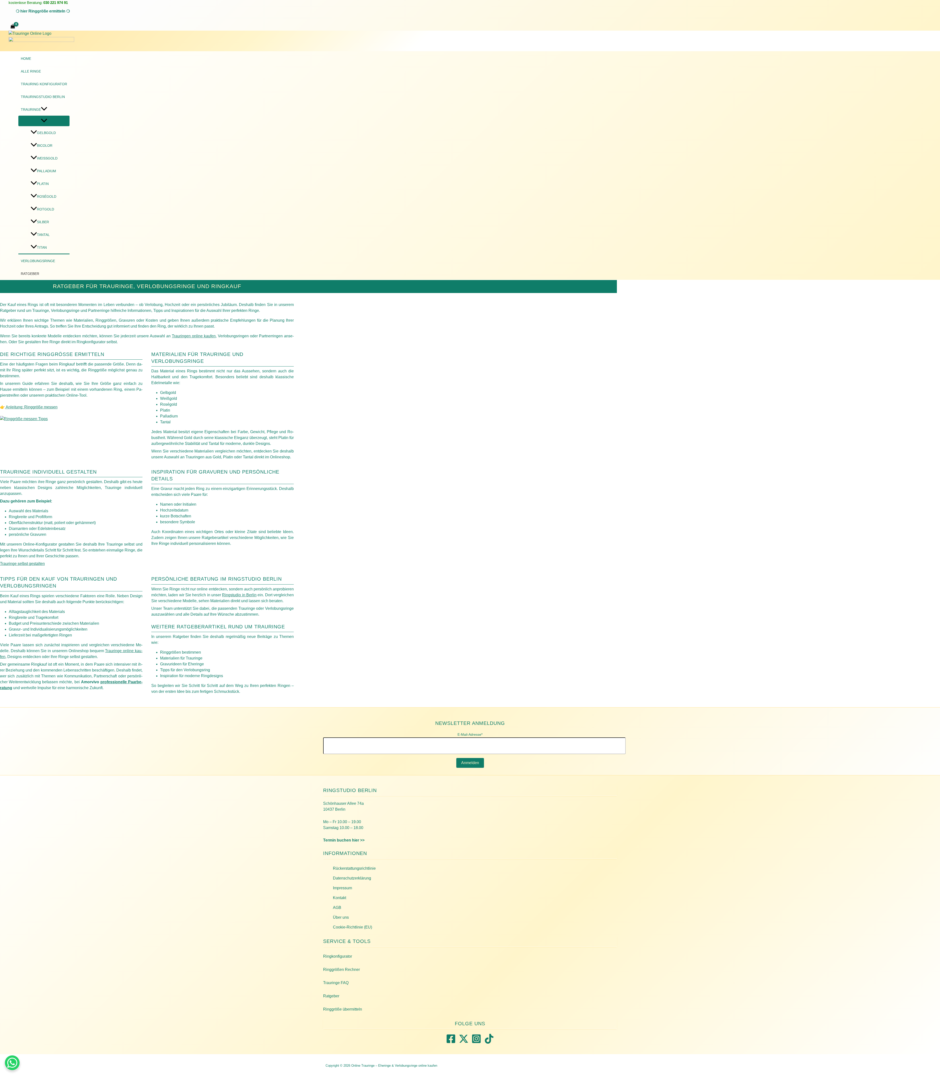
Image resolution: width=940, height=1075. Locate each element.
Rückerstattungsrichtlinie (354, 868)
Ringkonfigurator (337, 956)
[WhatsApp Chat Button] (12, 1062)
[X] (464, 1042)
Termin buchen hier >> (343, 840)
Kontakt (339, 898)
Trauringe (31, 109)
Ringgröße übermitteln (342, 1009)
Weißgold (47, 158)
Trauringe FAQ (336, 983)
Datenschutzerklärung (352, 878)
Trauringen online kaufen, (194, 336)
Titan (42, 247)
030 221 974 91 (55, 2)
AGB (337, 907)
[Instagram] (476, 1042)
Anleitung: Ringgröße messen (31, 407)
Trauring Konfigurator (44, 84)
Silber (43, 222)
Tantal (43, 235)
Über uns (341, 917)
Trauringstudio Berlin (43, 97)
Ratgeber (30, 274)
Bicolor (44, 145)
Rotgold (45, 209)
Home (26, 59)
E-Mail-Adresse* (470, 734)
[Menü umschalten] (44, 121)
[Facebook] (451, 1042)
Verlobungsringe (38, 261)
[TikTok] (489, 1042)
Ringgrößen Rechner (341, 969)
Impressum (342, 888)
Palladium (46, 171)
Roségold (46, 196)
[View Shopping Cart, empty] (13, 27)
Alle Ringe (31, 71)
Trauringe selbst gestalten (22, 564)
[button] (43, 11)
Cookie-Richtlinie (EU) (352, 927)
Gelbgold (46, 133)
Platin (43, 184)
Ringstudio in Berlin (239, 595)
